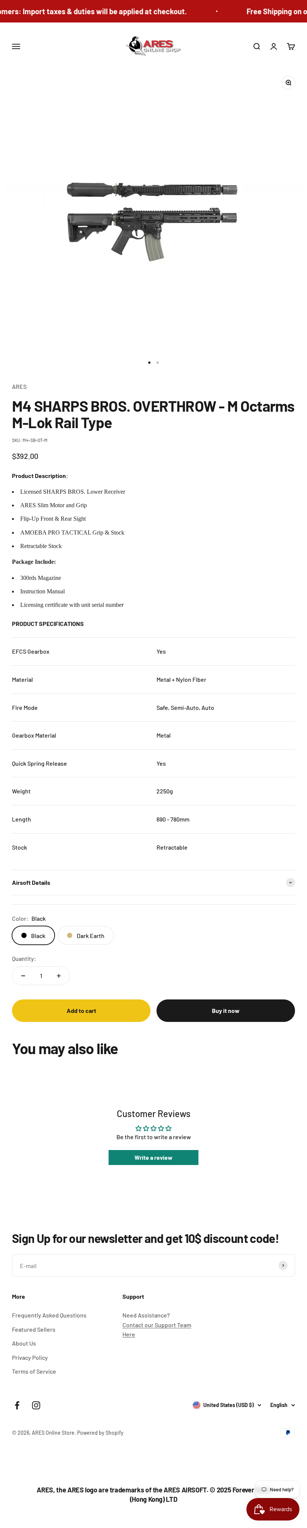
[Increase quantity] (59, 976)
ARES (19, 386)
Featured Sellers (33, 1329)
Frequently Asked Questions (49, 1315)
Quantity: (24, 958)
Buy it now (226, 1010)
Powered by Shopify (100, 1432)
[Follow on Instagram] (36, 1405)
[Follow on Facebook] (17, 1405)
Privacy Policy (30, 1357)
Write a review (153, 1157)
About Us (24, 1343)
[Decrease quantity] (23, 976)
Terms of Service (34, 1371)
